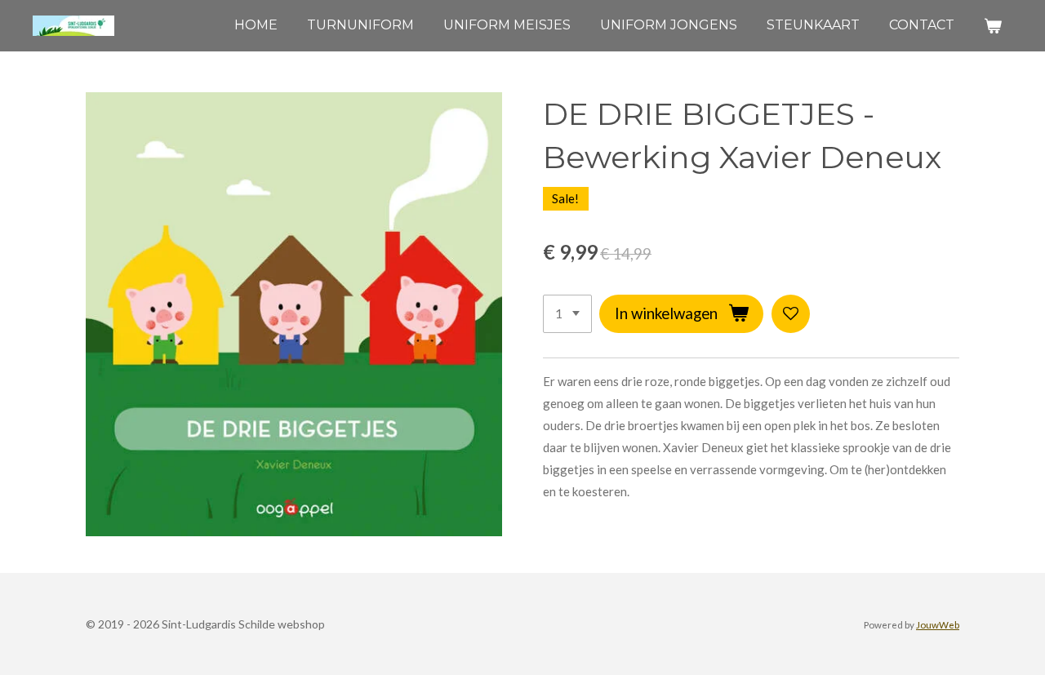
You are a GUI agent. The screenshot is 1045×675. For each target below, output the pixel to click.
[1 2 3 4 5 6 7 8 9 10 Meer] (567, 314)
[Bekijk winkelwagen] (992, 25)
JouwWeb (937, 624)
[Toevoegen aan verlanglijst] (791, 314)
